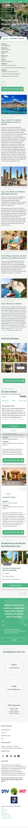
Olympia (9, 316)
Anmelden (14, 640)
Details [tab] (14, 400)
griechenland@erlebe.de (14, 689)
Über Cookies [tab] (22, 400)
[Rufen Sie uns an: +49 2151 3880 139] (26, 1)
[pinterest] (11, 756)
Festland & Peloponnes (7, 9)
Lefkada (7, 327)
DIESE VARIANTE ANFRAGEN (13, 460)
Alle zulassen (14, 426)
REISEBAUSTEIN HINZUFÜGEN (13, 89)
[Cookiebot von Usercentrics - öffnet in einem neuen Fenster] (20, 397)
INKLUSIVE (21, 38)
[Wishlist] (23, 6)
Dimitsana (11, 323)
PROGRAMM (13, 38)
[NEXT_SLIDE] (24, 489)
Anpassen (13, 430)
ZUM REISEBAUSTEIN (15, 585)
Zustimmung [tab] (5, 400)
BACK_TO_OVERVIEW (10, 16)
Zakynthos (4, 330)
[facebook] (3, 756)
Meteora (6, 311)
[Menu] (2, 6)
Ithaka (13, 328)
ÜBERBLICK (5, 38)
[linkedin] (18, 756)
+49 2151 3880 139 (14, 668)
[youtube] (15, 756)
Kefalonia (18, 328)
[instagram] (7, 756)
